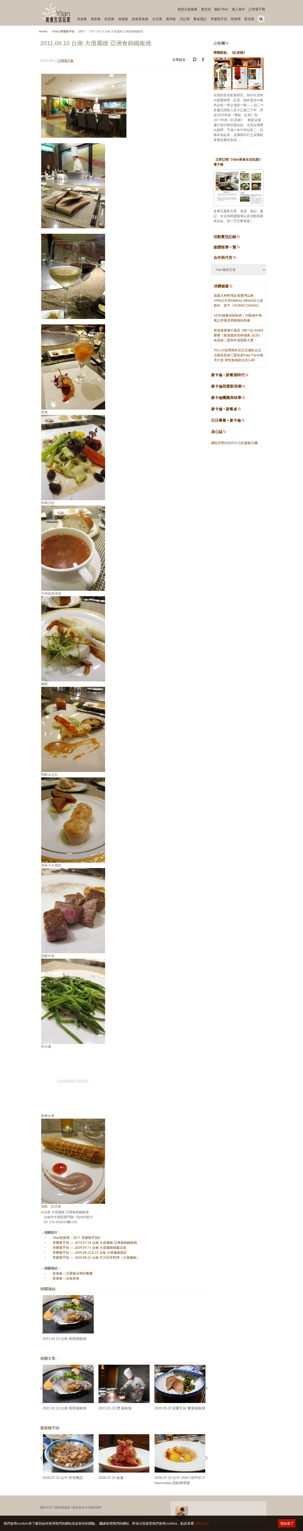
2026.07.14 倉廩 (111, 1478)
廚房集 (109, 19)
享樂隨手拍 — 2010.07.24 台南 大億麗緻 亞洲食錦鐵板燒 (95, 1242)
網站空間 (217, 443)
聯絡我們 (95, 1507)
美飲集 (96, 19)
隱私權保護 (62, 1507)
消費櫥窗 (221, 286)
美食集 (82, 19)
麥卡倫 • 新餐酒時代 (228, 375)
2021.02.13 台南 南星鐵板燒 (64, 1339)
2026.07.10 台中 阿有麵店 (63, 1478)
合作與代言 (223, 257)
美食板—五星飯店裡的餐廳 (73, 1273)
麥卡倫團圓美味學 (226, 398)
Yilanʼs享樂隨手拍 (63, 31)
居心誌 (217, 432)
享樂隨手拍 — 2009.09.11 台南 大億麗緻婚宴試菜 (89, 1247)
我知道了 (287, 1523)
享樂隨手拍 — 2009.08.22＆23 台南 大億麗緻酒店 (90, 1252)
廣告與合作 (80, 1507)
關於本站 (46, 1507)
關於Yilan (221, 9)
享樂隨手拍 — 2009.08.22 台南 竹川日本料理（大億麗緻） (96, 1257)
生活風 (157, 19)
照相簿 (236, 19)
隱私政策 (200, 1523)
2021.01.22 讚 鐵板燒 (115, 1408)
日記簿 (185, 19)
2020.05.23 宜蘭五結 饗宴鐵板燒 (179, 1408)
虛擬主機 (251, 443)
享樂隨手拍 (218, 19)
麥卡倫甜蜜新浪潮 (226, 386)
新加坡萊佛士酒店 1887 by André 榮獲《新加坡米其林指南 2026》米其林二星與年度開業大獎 (238, 335)
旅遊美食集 (140, 19)
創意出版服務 (187, 9)
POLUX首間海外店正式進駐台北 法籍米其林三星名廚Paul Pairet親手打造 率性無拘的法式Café (238, 355)
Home (43, 31)
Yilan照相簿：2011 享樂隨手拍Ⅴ (76, 1237)
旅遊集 (123, 19)
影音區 (249, 19)
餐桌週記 (200, 19)
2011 (82, 31)
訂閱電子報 (257, 9)
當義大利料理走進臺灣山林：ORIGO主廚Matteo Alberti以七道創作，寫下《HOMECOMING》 (238, 300)
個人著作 (238, 9)
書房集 (171, 19)
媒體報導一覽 (225, 247)
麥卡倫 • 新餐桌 (224, 409)
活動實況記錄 (225, 236)
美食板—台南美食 (66, 1278)
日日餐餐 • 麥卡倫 (226, 420)
